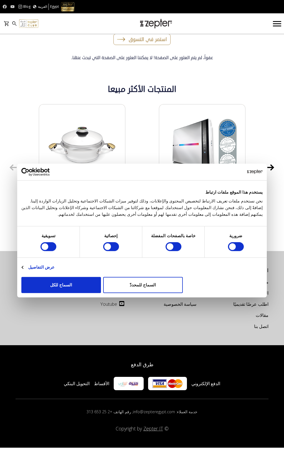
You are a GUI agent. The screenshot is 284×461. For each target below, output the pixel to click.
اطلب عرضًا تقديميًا (250, 304)
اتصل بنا (261, 326)
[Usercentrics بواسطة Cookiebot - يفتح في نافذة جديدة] (45, 172)
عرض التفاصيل (41, 267)
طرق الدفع (142, 364)
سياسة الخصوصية (180, 304)
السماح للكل (61, 284)
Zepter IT (153, 428)
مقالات (262, 315)
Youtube (108, 304)
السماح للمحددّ (143, 284)
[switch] (174, 246)
